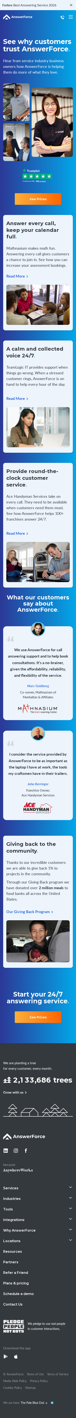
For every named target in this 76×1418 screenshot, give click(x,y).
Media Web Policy (15, 1381)
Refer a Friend (15, 1273)
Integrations (13, 1220)
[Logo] (17, 17)
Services (10, 1188)
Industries (12, 1199)
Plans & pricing (16, 1283)
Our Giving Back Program (28, 911)
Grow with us (13, 1092)
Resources (12, 1252)
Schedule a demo (18, 1294)
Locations (11, 1241)
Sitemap (30, 1387)
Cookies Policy (12, 1387)
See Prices (38, 199)
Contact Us (13, 1304)
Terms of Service (57, 1374)
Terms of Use (35, 1374)
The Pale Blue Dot (33, 1402)
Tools (8, 1209)
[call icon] (63, 17)
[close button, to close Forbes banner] (71, 5)
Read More (15, 276)
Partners (10, 1262)
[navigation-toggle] (71, 17)
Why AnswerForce (19, 1230)
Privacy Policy (39, 1381)
